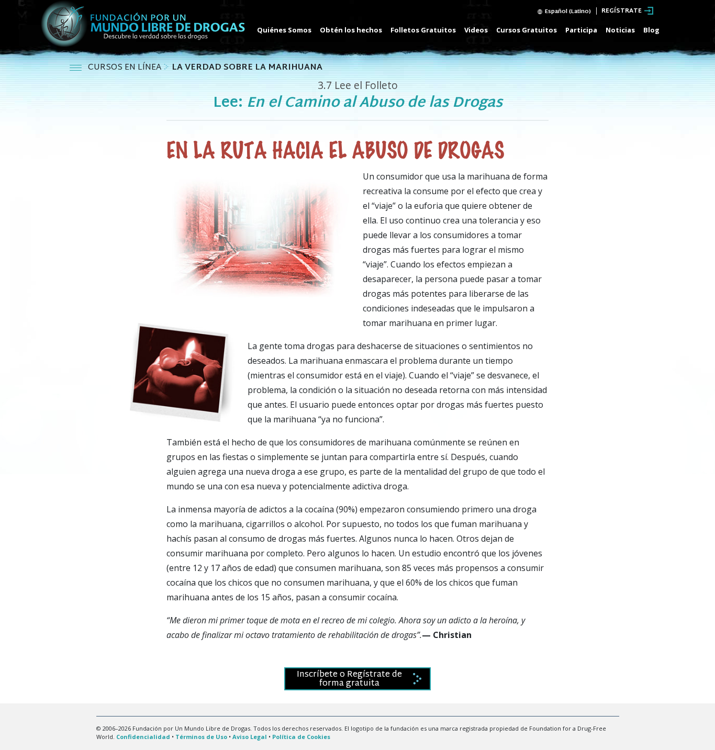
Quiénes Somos (284, 30)
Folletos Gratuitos (423, 30)
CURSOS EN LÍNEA (125, 67)
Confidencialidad (143, 737)
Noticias (620, 30)
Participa (581, 30)
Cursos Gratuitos (526, 30)
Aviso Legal (249, 737)
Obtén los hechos (351, 30)
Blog (651, 30)
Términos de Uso (201, 737)
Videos (476, 30)
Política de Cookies (301, 737)
